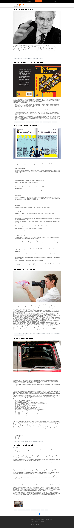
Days (18, 58)
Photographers (29, 58)
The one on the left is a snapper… (24, 269)
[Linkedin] (32, 524)
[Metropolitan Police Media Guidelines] (37, 143)
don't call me (15, 333)
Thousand (41, 58)
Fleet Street (24, 58)
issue (31, 333)
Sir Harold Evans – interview (23, 9)
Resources (41, 5)
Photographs (43, 333)
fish (23, 333)
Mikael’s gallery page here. (20, 330)
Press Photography (35, 58)
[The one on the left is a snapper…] (37, 286)
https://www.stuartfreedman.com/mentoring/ (19, 499)
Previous (35, 513)
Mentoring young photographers (24, 445)
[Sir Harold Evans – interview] (37, 27)
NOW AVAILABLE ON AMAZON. (38, 101)
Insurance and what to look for (23, 339)
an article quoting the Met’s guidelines (44, 162)
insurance (30, 441)
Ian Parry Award (51, 490)
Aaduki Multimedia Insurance (19, 435)
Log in (15, 1)
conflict (15, 58)
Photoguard (16, 437)
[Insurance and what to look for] (37, 356)
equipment (22, 441)
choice (18, 441)
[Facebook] (36, 524)
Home (31, 5)
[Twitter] (34, 524)
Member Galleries (49, 5)
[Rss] (38, 524)
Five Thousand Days (38, 50)
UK (42, 441)
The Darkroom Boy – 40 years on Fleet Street (28, 62)
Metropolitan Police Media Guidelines (26, 126)
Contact (55, 5)
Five (21, 58)
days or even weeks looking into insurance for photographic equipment (26, 380)
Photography (48, 333)
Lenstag (54, 431)
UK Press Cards (28, 1)
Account (18, 1)
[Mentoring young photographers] (15, 447)
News (34, 5)
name (34, 333)
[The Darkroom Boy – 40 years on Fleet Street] (37, 80)
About (37, 5)
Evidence (26, 441)
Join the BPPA (23, 1)
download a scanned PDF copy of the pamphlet (47, 164)
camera (15, 441)
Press (52, 333)
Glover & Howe (17, 436)
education (20, 333)
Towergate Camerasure (18, 438)
